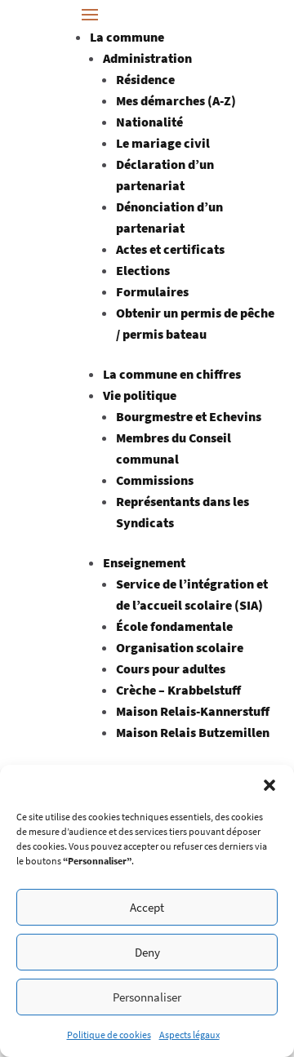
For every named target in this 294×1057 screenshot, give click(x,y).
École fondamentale (174, 626)
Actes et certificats (170, 249)
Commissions (155, 480)
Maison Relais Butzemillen (193, 732)
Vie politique (139, 395)
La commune (127, 37)
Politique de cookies (109, 1034)
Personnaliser (147, 997)
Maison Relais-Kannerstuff (193, 711)
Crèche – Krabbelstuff (178, 690)
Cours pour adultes (170, 668)
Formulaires (152, 291)
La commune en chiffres (172, 374)
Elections (143, 270)
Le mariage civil (163, 143)
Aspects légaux (189, 1034)
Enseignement (144, 562)
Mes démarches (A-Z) (176, 100)
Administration (147, 58)
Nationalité (149, 121)
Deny (147, 952)
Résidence (145, 79)
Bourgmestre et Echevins (188, 416)
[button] (269, 785)
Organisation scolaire (179, 647)
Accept (147, 907)
